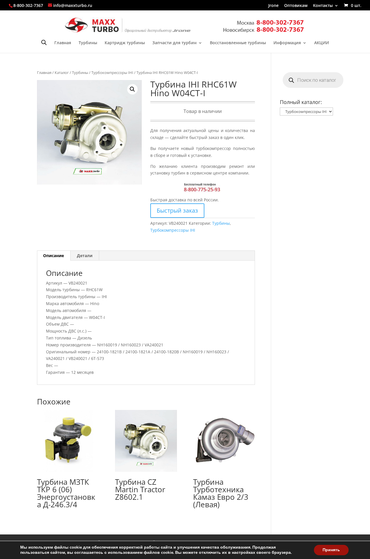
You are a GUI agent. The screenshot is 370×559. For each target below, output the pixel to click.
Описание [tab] (53, 255)
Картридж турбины (125, 43)
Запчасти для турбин (174, 43)
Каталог (62, 72)
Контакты (323, 5)
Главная (62, 43)
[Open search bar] (44, 42)
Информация (287, 43)
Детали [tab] (84, 255)
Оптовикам (296, 5)
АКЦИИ (321, 43)
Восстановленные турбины (238, 43)
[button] (132, 89)
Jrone (273, 5)
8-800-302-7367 (28, 5)
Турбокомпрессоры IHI (112, 72)
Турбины (88, 43)
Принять (331, 550)
